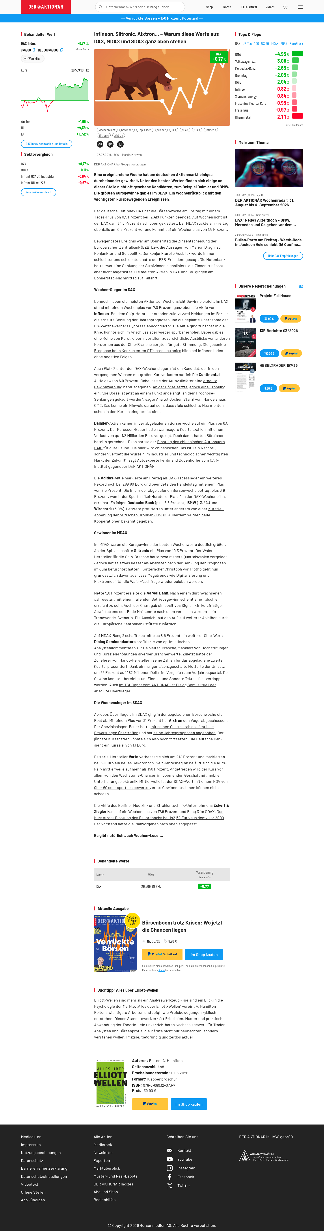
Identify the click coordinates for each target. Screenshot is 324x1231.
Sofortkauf (170, 954)
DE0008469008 (49, 49)
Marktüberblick (107, 1168)
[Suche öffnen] (100, 7)
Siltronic (104, 135)
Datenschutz (32, 1160)
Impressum (31, 1144)
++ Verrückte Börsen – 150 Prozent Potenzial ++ (162, 18)
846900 (26, 49)
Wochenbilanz (107, 130)
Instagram (186, 1167)
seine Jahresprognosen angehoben (184, 732)
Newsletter (103, 1152)
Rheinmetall (243, 117)
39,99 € (269, 318)
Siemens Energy (246, 96)
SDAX (197, 130)
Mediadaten (31, 1136)
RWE (238, 82)
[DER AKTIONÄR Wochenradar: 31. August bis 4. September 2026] (269, 168)
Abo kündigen (33, 1199)
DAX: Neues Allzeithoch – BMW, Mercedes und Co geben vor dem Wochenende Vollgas (263, 222)
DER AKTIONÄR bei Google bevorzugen (120, 164)
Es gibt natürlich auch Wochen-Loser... (128, 835)
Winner (161, 130)
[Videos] (270, 7)
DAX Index (28, 43)
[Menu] (299, 7)
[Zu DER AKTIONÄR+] (249, 7)
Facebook (185, 1176)
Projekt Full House (275, 295)
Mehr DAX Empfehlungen (283, 255)
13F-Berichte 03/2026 (279, 330)
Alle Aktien (103, 1136)
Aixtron (118, 135)
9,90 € (268, 388)
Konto (161, 970)
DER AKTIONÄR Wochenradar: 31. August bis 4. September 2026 (264, 202)
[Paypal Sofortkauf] (150, 1104)
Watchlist (34, 58)
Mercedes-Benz (245, 68)
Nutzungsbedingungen (41, 1152)
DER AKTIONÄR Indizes (113, 1183)
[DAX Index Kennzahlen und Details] (55, 95)
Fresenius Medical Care (250, 103)
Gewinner (127, 130)
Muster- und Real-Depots (116, 1176)
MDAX (185, 130)
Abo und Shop (106, 1191)
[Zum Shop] (209, 7)
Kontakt (184, 1150)
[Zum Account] (227, 7)
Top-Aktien (144, 130)
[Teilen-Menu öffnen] (100, 144)
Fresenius (241, 110)
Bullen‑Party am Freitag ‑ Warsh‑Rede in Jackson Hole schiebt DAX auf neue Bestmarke (268, 242)
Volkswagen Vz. (245, 61)
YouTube (184, 1159)
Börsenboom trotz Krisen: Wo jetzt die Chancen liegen (182, 926)
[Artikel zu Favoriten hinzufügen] (120, 144)
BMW (238, 54)
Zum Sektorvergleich (38, 192)
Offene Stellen (33, 1192)
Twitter (183, 1185)
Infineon (211, 130)
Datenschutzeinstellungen (44, 1176)
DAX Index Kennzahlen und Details (46, 143)
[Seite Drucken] (110, 144)
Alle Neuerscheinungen (295, 286)
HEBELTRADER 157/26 (279, 365)
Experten (102, 1160)
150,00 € (269, 353)
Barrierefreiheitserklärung (44, 1168)
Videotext (29, 1184)
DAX (173, 130)
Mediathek (103, 1144)
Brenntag (241, 75)
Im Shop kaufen (204, 954)
